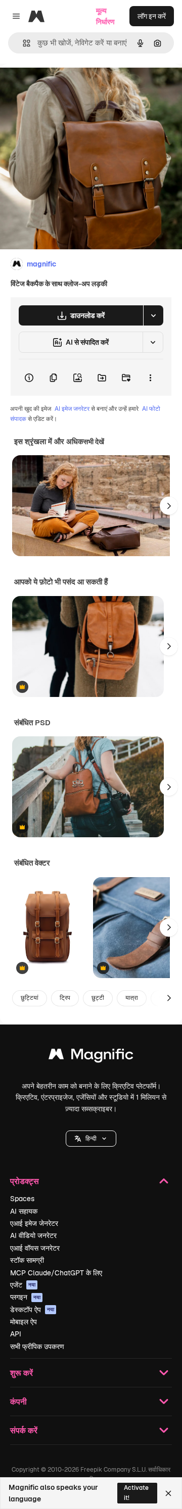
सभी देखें (93, 441)
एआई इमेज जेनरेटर (34, 1223)
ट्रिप (65, 998)
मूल (55, 86)
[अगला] (169, 505)
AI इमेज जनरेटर (72, 409)
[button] (91, 1138)
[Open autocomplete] (22, 43)
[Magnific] (91, 1056)
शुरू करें (21, 1372)
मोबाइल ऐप (23, 1321)
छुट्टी (98, 998)
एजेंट (22, 1284)
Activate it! (136, 1492)
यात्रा (131, 998)
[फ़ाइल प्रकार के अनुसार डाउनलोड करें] (153, 315)
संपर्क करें (23, 1430)
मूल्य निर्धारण (105, 16)
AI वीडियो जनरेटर (33, 1235)
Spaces (22, 1198)
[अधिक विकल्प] (150, 377)
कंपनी (18, 1401)
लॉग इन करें (152, 16)
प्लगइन (25, 1297)
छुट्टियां (29, 998)
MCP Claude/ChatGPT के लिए (56, 1272)
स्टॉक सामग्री (27, 1260)
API (15, 1333)
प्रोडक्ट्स (24, 1180)
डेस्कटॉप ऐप (32, 1309)
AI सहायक (23, 1211)
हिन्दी (91, 1139)
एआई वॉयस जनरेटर (35, 1248)
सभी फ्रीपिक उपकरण (37, 1346)
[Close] (168, 1493)
